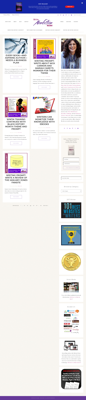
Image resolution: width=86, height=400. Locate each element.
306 (41, 205)
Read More (16, 76)
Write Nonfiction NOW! (43, 22)
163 (30, 205)
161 (24, 205)
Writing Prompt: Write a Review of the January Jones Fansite (16, 179)
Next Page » (45, 205)
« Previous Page (15, 205)
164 (33, 205)
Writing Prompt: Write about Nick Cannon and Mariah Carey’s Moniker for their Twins (44, 67)
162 (27, 205)
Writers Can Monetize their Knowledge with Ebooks (44, 120)
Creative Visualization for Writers (71, 87)
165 (36, 205)
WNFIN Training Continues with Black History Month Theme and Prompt (16, 124)
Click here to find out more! (74, 362)
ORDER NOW (69, 6)
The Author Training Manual (73, 85)
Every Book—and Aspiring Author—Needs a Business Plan (16, 59)
